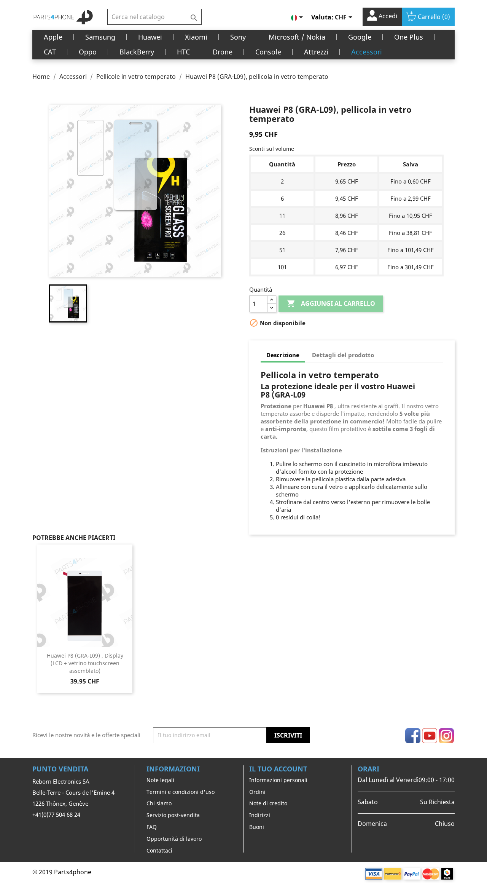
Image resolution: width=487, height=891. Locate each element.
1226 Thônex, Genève (60, 803)
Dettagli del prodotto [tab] (343, 355)
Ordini (257, 791)
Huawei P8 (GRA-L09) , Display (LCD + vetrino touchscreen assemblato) (85, 663)
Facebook (412, 735)
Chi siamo (159, 803)
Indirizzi (259, 815)
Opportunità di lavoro (174, 838)
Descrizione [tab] (282, 355)
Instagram (446, 735)
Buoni (256, 826)
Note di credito (268, 803)
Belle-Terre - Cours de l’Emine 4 (73, 792)
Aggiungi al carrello (330, 303)
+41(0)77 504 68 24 (56, 814)
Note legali (160, 780)
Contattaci (159, 850)
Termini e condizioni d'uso (180, 791)
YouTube (429, 735)
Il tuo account (278, 768)
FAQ (151, 826)
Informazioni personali (278, 780)
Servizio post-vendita (173, 815)
